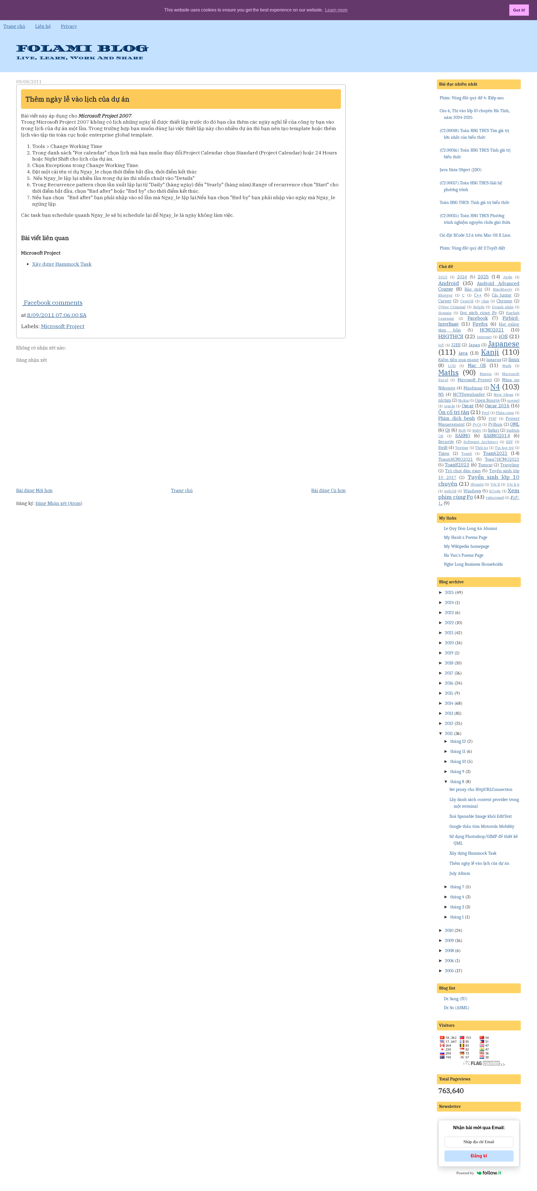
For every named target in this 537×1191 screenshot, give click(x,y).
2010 (449, 930)
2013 (449, 713)
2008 (449, 950)
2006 (449, 960)
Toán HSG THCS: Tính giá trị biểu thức (475, 202)
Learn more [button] (336, 10)
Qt (447, 430)
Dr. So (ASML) (456, 1007)
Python (495, 424)
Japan (474, 344)
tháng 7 (457, 886)
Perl (485, 412)
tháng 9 (457, 771)
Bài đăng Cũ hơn (328, 490)
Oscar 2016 (497, 405)
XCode (495, 491)
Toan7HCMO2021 (502, 459)
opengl (513, 400)
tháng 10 (458, 761)
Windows (472, 491)
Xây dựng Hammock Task (62, 264)
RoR (462, 430)
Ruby (476, 430)
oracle (449, 406)
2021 (449, 632)
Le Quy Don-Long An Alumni (470, 528)
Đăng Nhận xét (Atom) (59, 503)
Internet (484, 337)
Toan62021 (495, 453)
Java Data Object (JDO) (461, 169)
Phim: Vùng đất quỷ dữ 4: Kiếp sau (472, 97)
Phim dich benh (456, 418)
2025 (483, 276)
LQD (452, 365)
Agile (507, 277)
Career (444, 301)
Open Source (487, 400)
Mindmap (472, 388)
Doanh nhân (503, 307)
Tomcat (485, 465)
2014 (449, 703)
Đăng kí (479, 1156)
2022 (449, 622)
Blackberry (502, 289)
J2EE (456, 344)
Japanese (503, 343)
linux (513, 359)
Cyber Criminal (451, 307)
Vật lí (495, 484)
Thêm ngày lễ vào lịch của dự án (77, 99)
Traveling (509, 465)
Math (506, 365)
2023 (442, 277)
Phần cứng (505, 412)
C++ (478, 295)
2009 (449, 940)
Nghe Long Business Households (473, 564)
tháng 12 (458, 741)
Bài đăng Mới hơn (34, 490)
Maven (485, 374)
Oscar (468, 405)
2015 (449, 693)
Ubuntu (477, 484)
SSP (509, 442)
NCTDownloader (469, 394)
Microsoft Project (62, 326)
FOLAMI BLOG (82, 48)
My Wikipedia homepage (466, 546)
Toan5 (466, 453)
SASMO (462, 435)
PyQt (477, 424)
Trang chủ (14, 26)
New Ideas (503, 394)
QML (514, 424)
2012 (449, 723)
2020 (449, 642)
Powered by (465, 1173)
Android (448, 282)
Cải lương (502, 295)
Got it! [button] (519, 10)
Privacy (69, 26)
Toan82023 (457, 465)
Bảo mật (473, 289)
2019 (449, 653)
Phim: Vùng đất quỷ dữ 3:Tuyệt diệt (472, 248)
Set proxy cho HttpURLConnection (480, 789)
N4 (495, 386)
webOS (450, 491)
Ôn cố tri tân (453, 411)
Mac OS (477, 365)
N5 (441, 394)
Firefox (480, 324)
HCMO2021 (492, 330)
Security (446, 441)
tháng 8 (457, 781)
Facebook (478, 318)
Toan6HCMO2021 (455, 459)
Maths (448, 372)
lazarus (493, 359)
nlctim (444, 400)
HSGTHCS (450, 336)
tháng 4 (457, 896)
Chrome (504, 301)
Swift (442, 447)
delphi (478, 307)
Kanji (490, 352)
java (463, 353)
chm (485, 301)
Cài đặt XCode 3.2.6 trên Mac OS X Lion (475, 235)
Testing (461, 447)
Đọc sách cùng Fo (478, 312)
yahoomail (495, 497)
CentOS (467, 301)
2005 (449, 970)
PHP (493, 418)
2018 (449, 663)
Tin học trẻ (504, 447)
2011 (449, 733)
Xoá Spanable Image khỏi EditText (480, 816)
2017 (449, 673)
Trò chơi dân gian (463, 470)
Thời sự (481, 447)
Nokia (463, 400)
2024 (462, 276)
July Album (459, 873)
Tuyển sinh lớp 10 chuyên (478, 480)
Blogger (445, 295)
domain (444, 313)
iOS (503, 336)
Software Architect (480, 442)
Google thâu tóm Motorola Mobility (481, 826)
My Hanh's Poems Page (465, 537)
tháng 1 (457, 917)
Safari (493, 430)
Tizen (443, 453)
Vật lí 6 (513, 484)
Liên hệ (43, 26)
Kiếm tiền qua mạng (458, 359)
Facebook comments (52, 302)
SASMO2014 (497, 435)
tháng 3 (457, 907)
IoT (441, 345)
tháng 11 (457, 751)
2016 (449, 683)
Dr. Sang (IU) (455, 998)
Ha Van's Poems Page (463, 555)
